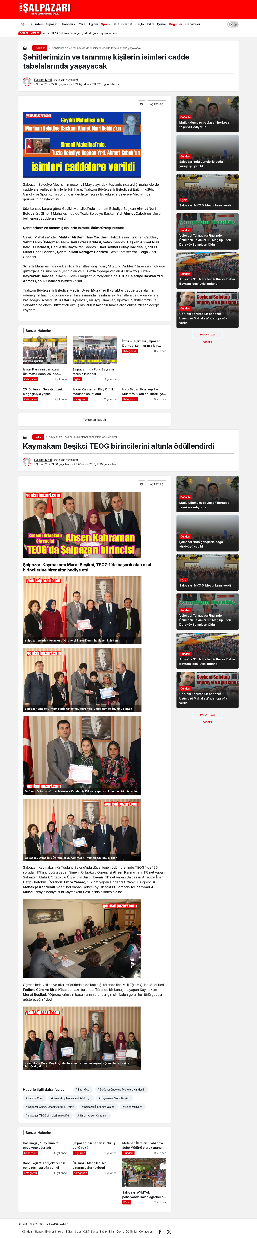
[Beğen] (141, 104)
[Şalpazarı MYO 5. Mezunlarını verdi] (207, 192)
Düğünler (185, 117)
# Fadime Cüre (34, 1098)
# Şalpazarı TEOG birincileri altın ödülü (47, 1115)
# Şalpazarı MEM (132, 1106)
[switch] (233, 24)
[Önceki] (44, 33)
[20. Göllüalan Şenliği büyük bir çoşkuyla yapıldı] (45, 392)
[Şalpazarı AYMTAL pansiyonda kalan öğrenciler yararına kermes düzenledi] (144, 1181)
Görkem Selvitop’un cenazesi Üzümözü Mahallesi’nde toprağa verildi (203, 318)
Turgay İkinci (43, 79)
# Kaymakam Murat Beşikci (114, 1098)
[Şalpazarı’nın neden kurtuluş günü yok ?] (95, 1146)
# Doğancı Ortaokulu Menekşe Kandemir (121, 1089)
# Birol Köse (82, 1089)
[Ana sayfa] (22, 24)
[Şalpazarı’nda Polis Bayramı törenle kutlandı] (95, 358)
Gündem (185, 156)
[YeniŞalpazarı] (44, 9)
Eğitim (183, 200)
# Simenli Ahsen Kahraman (92, 1115)
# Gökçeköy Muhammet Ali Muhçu (70, 1098)
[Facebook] (160, 1231)
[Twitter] (169, 1231)
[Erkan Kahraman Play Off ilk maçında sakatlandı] (95, 392)
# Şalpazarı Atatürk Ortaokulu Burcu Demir (49, 1106)
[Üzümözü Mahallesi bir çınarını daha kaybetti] (95, 1181)
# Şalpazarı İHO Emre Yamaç (98, 1106)
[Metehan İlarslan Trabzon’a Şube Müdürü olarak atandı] (144, 1146)
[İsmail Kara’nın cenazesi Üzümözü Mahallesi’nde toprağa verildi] (45, 358)
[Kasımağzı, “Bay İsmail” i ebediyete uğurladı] (45, 1146)
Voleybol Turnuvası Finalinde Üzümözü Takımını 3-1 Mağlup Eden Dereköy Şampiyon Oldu (205, 240)
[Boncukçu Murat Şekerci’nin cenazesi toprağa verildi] (45, 1181)
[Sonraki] (48, 33)
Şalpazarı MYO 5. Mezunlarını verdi (205, 205)
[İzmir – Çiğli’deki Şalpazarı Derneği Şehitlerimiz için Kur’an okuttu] (144, 358)
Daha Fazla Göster (207, 335)
